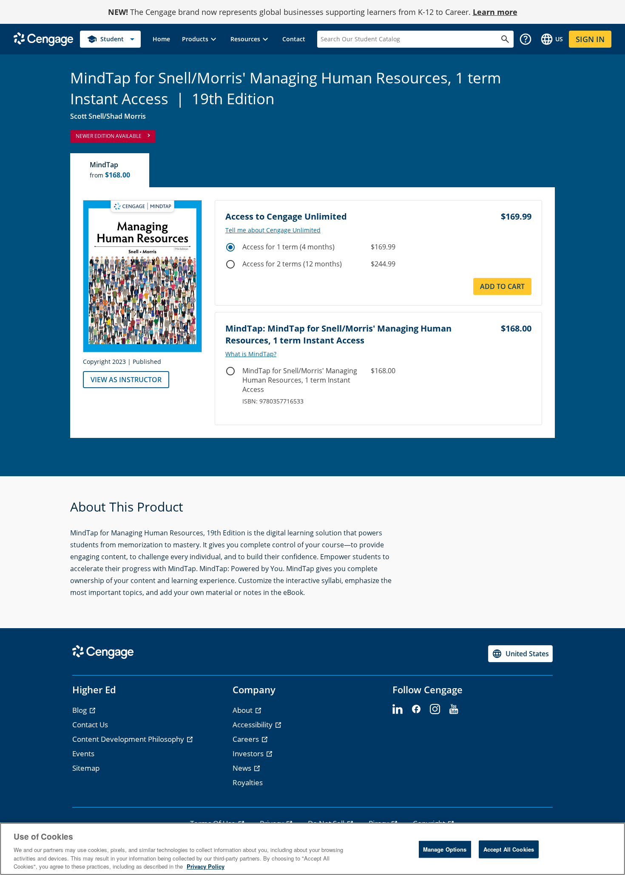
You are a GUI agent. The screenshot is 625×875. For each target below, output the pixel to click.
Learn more (495, 12)
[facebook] (416, 709)
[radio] (230, 247)
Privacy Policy (205, 866)
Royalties (248, 782)
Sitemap (85, 768)
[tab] (110, 170)
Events (83, 753)
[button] (200, 39)
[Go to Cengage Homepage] (43, 38)
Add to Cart (502, 286)
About (243, 710)
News (243, 768)
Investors (249, 753)
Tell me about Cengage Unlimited (273, 230)
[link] (161, 39)
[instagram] (435, 709)
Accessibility (253, 724)
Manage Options (445, 849)
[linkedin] (397, 709)
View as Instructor (126, 379)
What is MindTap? (250, 354)
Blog (80, 710)
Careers (247, 739)
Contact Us (90, 724)
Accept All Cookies (508, 849)
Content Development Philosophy (129, 739)
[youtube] (454, 709)
